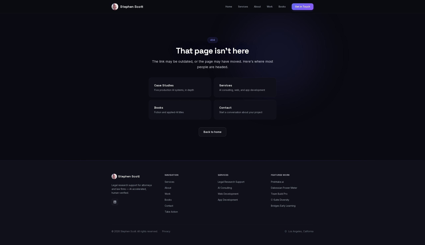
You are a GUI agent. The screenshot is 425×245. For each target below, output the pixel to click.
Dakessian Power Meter (284, 187)
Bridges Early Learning (283, 205)
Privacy (166, 231)
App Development (228, 199)
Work (270, 6)
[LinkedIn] (115, 202)
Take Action (171, 211)
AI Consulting (225, 187)
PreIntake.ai (277, 181)
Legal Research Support (231, 181)
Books (282, 6)
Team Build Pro (279, 193)
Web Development (228, 193)
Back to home (212, 132)
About (257, 6)
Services (243, 6)
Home (228, 6)
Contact (169, 205)
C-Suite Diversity (280, 199)
